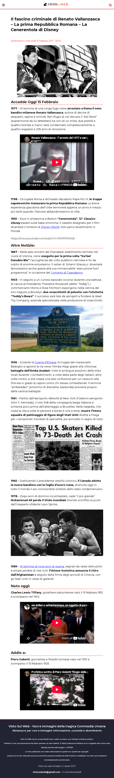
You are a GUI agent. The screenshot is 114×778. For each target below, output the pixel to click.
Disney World (50, 227)
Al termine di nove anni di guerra (42, 566)
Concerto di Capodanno (67, 272)
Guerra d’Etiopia (45, 362)
